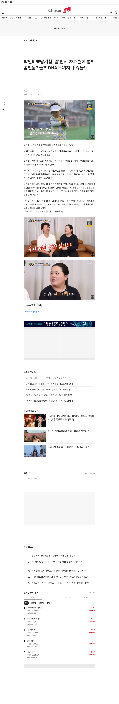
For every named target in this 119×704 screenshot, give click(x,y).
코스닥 (41, 603)
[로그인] (111, 12)
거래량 (86, 597)
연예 (26, 40)
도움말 (85, 473)
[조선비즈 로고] (59, 10)
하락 (50, 597)
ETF (48, 603)
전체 (26, 603)
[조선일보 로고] (7, 2)
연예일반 (34, 40)
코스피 (33, 603)
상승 (32, 597)
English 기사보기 (31, 312)
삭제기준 (92, 473)
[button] (3, 12)
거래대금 (68, 597)
